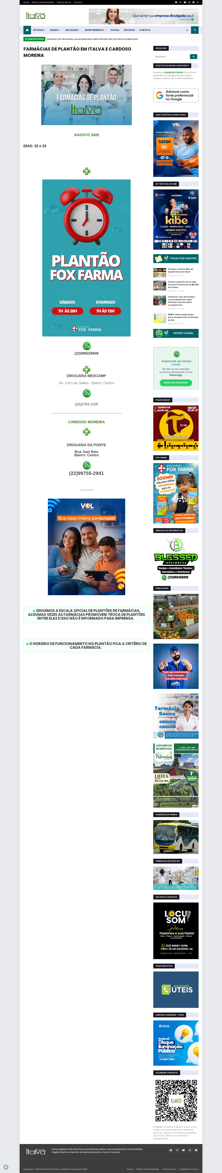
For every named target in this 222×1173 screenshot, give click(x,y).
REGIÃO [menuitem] (54, 30)
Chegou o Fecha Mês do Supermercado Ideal (180, 270)
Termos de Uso (64, 2)
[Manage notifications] (5, 1167)
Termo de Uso (169, 1169)
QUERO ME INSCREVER (176, 382)
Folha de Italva (42, 1169)
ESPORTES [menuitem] (129, 30)
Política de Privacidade (43, 2)
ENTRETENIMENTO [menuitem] (94, 30)
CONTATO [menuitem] (144, 30)
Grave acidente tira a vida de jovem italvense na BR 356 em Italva (183, 285)
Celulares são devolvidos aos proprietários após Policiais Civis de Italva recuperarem (181, 301)
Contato (78, 2)
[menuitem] (27, 30)
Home (26, 2)
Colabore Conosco (189, 1169)
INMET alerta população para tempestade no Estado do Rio (78, 39)
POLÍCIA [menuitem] (115, 30)
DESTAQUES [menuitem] (71, 30)
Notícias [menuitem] (38, 30)
